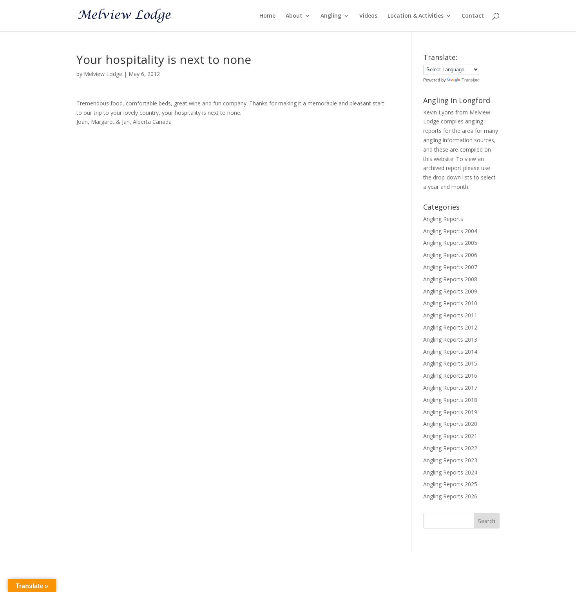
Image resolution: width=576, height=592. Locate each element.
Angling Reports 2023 (450, 460)
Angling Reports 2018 (450, 400)
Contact (473, 16)
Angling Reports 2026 (450, 496)
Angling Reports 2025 (450, 484)
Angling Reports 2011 (450, 315)
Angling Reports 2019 (450, 412)
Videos (368, 16)
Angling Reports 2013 (450, 339)
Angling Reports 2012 (450, 327)
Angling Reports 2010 (450, 303)
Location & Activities (416, 16)
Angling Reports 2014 (450, 351)
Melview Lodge (103, 74)
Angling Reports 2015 (450, 363)
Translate (471, 80)
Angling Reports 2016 (450, 375)
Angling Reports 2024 (450, 472)
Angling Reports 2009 (450, 291)
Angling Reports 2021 (450, 436)
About (294, 16)
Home (267, 16)
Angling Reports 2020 (450, 423)
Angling (331, 16)
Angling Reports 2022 (450, 448)
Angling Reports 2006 (450, 255)
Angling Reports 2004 (450, 231)
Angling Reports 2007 (450, 267)
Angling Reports (443, 219)
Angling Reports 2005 (450, 242)
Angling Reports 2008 (450, 279)
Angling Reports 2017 (450, 387)
